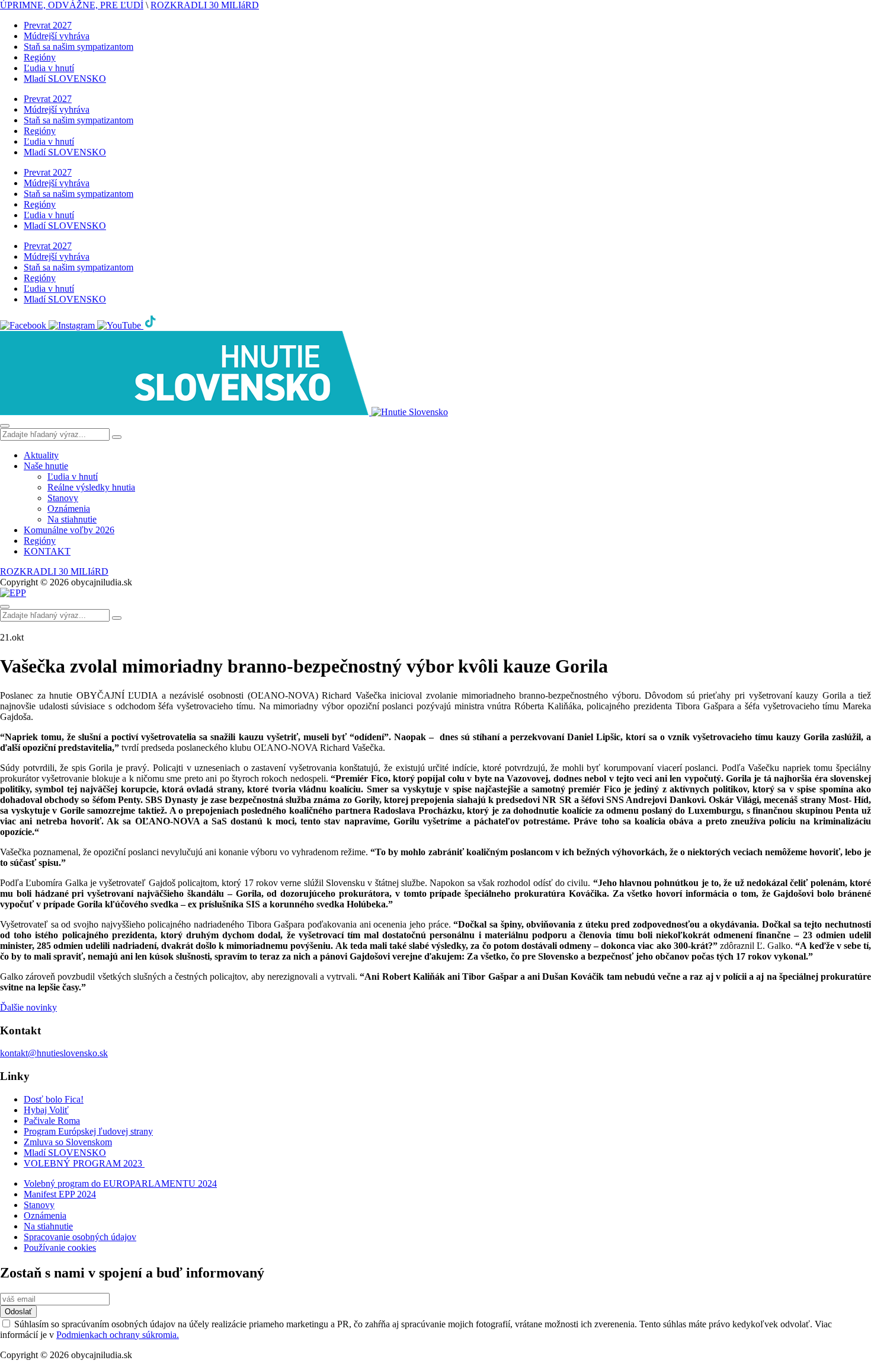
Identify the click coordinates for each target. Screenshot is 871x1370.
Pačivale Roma (52, 1121)
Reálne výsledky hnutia (91, 487)
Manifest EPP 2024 (60, 1194)
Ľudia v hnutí (49, 68)
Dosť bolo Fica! (54, 1099)
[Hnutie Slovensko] (224, 412)
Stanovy (62, 498)
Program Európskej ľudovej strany (88, 1131)
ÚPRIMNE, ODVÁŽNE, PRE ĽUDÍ (71, 5)
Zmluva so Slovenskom (68, 1142)
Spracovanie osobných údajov (80, 1237)
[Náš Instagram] (73, 325)
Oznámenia (68, 509)
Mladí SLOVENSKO (65, 79)
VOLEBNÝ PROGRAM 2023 (84, 1163)
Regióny (40, 57)
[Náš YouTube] (120, 325)
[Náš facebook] (24, 325)
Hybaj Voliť (46, 1110)
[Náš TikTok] (150, 325)
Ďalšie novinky (28, 1007)
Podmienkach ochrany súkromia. (117, 1335)
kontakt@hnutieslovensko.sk (54, 1053)
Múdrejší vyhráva (56, 36)
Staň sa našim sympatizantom (78, 47)
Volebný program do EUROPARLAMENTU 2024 (120, 1183)
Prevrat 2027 (48, 25)
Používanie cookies (60, 1247)
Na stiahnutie (72, 519)
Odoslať (18, 1311)
